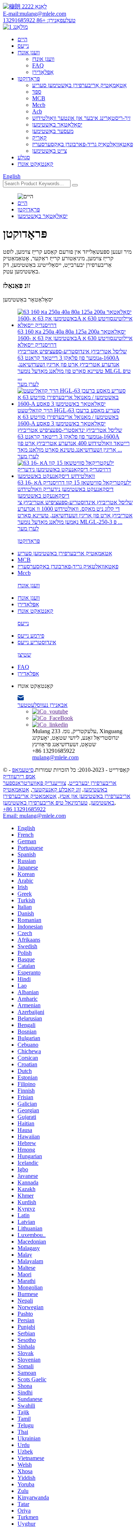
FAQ (38, 65)
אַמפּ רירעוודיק (19, 776)
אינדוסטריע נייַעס (37, 642)
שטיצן (24, 654)
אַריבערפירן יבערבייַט (93, 783)
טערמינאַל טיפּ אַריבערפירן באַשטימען (45, 802)
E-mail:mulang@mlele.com (34, 14)
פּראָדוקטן (29, 78)
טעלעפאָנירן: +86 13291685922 (39, 20)
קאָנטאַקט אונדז (35, 164)
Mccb (38, 105)
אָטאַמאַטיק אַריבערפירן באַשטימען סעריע (79, 85)
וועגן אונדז (29, 52)
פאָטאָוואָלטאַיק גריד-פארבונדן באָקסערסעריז (82, 144)
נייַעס (23, 46)
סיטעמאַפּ (23, 770)
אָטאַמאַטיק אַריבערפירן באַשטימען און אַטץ (66, 792)
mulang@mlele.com (55, 757)
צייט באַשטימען (49, 151)
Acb (37, 111)
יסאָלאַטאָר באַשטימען (57, 124)
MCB (38, 98)
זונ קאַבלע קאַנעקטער (56, 789)
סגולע (24, 157)
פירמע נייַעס (31, 636)
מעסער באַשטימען (52, 131)
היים (22, 39)
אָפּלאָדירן (43, 72)
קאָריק (39, 138)
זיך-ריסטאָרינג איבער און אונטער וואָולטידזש (81, 118)
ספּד (36, 92)
